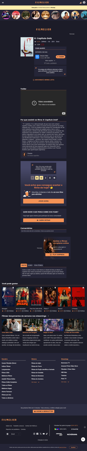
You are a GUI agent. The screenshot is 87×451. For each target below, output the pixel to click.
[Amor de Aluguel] (16, 15)
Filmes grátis (34, 7)
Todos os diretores (7, 398)
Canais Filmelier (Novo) (9, 363)
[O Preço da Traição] (35, 15)
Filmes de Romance (37, 376)
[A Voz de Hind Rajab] (26, 15)
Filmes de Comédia (37, 372)
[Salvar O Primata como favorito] (83, 288)
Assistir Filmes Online (8, 379)
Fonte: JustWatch (51, 63)
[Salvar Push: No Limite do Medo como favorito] (41, 288)
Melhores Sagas (7, 388)
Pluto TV (63, 379)
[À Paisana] (55, 15)
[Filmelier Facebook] (37, 434)
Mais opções (49, 60)
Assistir (61, 57)
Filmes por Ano (6, 395)
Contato (23, 429)
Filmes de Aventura (37, 379)
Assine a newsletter (44, 411)
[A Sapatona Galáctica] (6, 15)
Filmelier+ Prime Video (68, 369)
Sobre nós (9, 426)
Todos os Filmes (7, 385)
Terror (57, 41)
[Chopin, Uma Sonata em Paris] (75, 15)
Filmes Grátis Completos (9, 382)
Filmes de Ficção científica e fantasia (42, 369)
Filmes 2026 (5, 372)
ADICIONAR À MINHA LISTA (44, 80)
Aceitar (73, 447)
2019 (53, 41)
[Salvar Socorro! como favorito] (69, 288)
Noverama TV (65, 363)
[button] (19, 434)
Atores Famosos (7, 391)
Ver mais (34, 382)
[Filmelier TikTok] (47, 434)
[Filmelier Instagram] (34, 434)
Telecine (64, 375)
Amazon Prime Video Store (69, 366)
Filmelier (30, 153)
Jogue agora (43, 201)
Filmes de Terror (36, 366)
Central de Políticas (62, 447)
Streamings (64, 359)
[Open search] (83, 439)
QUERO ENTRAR (44, 220)
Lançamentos (6, 369)
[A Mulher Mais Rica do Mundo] (45, 15)
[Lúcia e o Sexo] (65, 15)
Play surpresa (58, 254)
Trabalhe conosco (18, 426)
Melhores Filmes (7, 376)
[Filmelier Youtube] (44, 434)
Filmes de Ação (36, 363)
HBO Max (64, 372)
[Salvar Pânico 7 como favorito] (55, 288)
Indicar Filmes (6, 366)
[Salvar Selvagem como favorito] (13, 288)
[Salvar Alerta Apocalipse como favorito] (27, 288)
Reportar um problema (13, 429)
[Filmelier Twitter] (40, 434)
